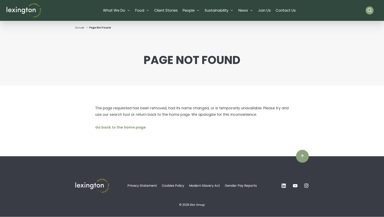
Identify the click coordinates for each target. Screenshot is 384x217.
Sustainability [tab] (216, 10)
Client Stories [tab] (166, 10)
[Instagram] (306, 186)
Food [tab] (139, 10)
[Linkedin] (284, 186)
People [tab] (189, 10)
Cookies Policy (173, 185)
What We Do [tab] (114, 10)
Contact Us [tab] (286, 10)
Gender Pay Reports (241, 185)
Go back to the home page (120, 127)
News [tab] (243, 10)
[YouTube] (295, 186)
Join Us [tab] (264, 10)
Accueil (79, 27)
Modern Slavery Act (204, 185)
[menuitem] (116, 10)
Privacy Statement (142, 185)
